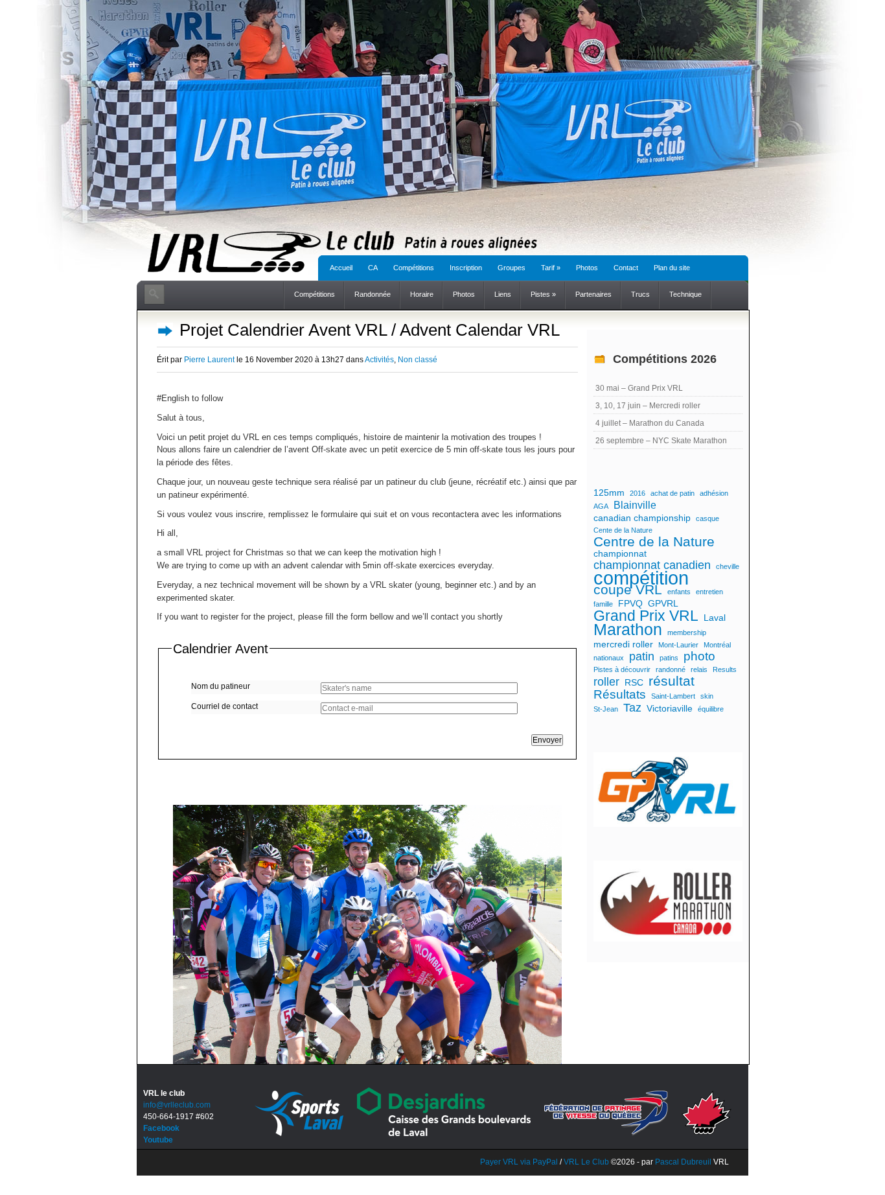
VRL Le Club (587, 1161)
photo (699, 656)
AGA (600, 506)
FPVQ (630, 603)
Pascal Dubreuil (683, 1161)
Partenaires (593, 294)
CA (373, 268)
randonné (670, 669)
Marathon (627, 630)
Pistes (543, 294)
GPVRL (663, 603)
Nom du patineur (220, 686)
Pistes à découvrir (621, 669)
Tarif (550, 268)
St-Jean (605, 709)
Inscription (466, 268)
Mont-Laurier (678, 645)
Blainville (635, 505)
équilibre (711, 709)
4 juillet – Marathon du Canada (649, 423)
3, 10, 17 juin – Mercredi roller (647, 405)
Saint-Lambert (673, 696)
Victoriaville (670, 708)
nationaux (608, 658)
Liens (502, 294)
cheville (727, 566)
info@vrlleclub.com (177, 1104)
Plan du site (672, 268)
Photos (587, 268)
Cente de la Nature (622, 530)
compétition (641, 578)
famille (603, 604)
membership (686, 632)
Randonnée (372, 294)
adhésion (714, 493)
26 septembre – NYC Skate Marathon (661, 440)
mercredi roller (623, 644)
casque (707, 518)
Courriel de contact (224, 706)
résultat (672, 681)
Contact (626, 268)
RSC (634, 682)
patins (669, 658)
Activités (379, 359)
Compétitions (413, 268)
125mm (609, 492)
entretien (709, 592)
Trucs (640, 294)
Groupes (511, 268)
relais (699, 669)
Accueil (341, 268)
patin (641, 656)
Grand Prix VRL (645, 615)
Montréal (717, 645)
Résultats (619, 695)
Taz (632, 708)
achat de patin (672, 493)
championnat (620, 553)
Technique (685, 294)
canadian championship (642, 518)
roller (606, 682)
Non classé (417, 359)
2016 (637, 493)
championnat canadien (652, 565)
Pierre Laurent (209, 359)
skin (706, 696)
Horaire (421, 294)
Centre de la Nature (654, 542)
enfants (679, 592)
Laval (715, 617)
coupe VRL (627, 590)
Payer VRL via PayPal (519, 1161)
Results (725, 669)
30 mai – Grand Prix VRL (639, 388)
